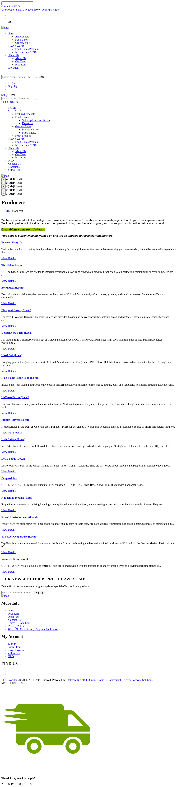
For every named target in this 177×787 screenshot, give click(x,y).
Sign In (12, 643)
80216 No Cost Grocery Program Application (33, 629)
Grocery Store (23, 42)
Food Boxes (22, 39)
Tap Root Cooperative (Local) (18, 536)
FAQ (17, 6)
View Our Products (11, 432)
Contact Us (14, 163)
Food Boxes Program (27, 49)
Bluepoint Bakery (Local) (16, 310)
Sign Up (12, 86)
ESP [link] (10, 21)
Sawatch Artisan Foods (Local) (19, 517)
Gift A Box (7, 6)
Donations (14, 67)
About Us (13, 55)
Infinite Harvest (30, 129)
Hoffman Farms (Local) (15, 397)
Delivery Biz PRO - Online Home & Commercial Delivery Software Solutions (109, 679)
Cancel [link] (41, 76)
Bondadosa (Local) (12, 287)
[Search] (35, 77)
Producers (20, 64)
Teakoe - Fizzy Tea (12, 242)
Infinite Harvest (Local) (15, 419)
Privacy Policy (16, 626)
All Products (22, 36)
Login (11, 83)
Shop (11, 33)
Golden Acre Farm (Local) (16, 332)
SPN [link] (12, 95)
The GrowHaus (9, 679)
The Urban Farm (11, 265)
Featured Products (25, 113)
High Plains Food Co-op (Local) (20, 377)
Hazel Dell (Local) (11, 355)
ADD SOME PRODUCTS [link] (16, 784)
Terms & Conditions (19, 622)
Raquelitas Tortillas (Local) (17, 497)
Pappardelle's (9, 478)
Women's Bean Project (14, 559)
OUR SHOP (15, 110)
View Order (14, 646)
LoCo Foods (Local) (13, 458)
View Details (8, 258)
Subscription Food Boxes (36, 120)
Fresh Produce (23, 135)
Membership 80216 (25, 52)
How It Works (16, 45)
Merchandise (29, 132)
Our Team (20, 61)
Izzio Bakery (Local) (13, 439)
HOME (12, 107)
